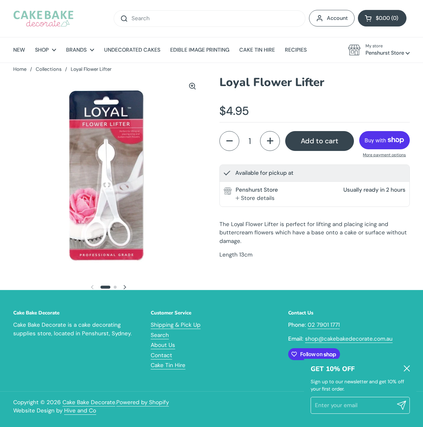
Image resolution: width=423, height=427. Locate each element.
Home (19, 69)
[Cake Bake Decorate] (43, 18)
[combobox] (209, 18)
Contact (161, 355)
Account (337, 18)
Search (160, 335)
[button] (382, 18)
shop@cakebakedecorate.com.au (349, 338)
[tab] (255, 198)
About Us (163, 345)
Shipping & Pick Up (176, 324)
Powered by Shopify (142, 402)
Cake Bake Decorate (88, 402)
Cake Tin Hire (168, 365)
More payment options (384, 155)
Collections (48, 69)
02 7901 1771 (324, 324)
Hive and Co (80, 410)
